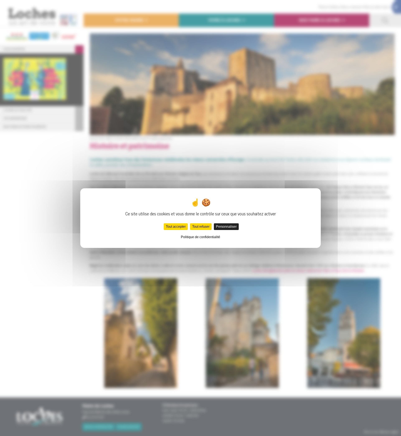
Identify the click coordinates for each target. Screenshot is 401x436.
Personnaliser (226, 226)
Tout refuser (200, 226)
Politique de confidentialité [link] (200, 237)
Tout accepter (176, 226)
